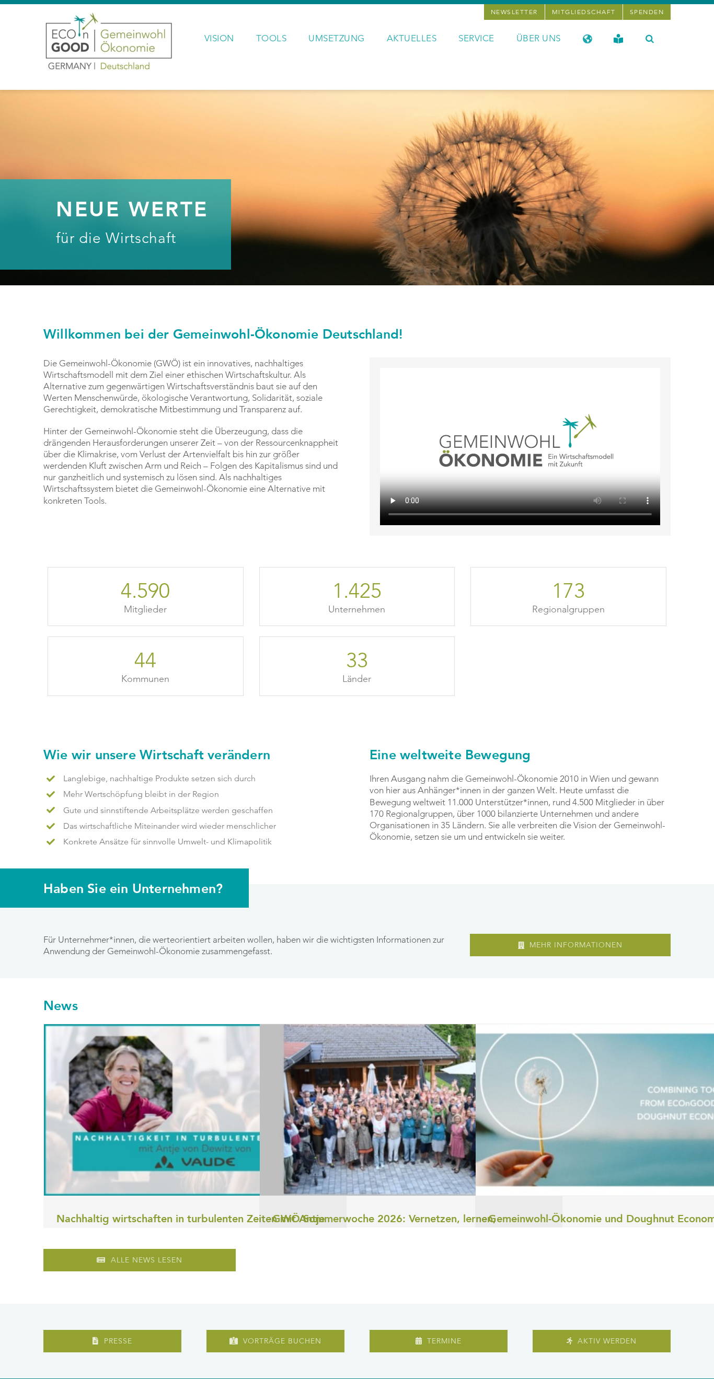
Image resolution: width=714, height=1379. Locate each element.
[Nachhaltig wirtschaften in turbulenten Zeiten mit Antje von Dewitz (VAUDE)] (195, 1110)
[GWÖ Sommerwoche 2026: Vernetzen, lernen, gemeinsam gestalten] (411, 1110)
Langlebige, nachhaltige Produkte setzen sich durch (159, 778)
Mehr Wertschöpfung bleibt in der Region (141, 794)
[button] (650, 37)
